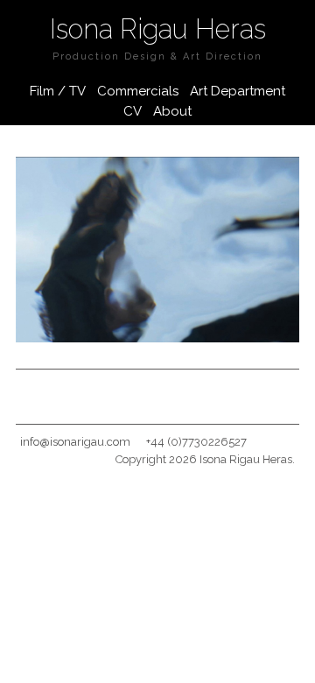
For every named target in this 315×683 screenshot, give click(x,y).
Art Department (237, 91)
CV (132, 111)
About (172, 111)
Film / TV (58, 91)
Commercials (137, 91)
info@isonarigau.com (75, 441)
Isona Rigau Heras (158, 29)
